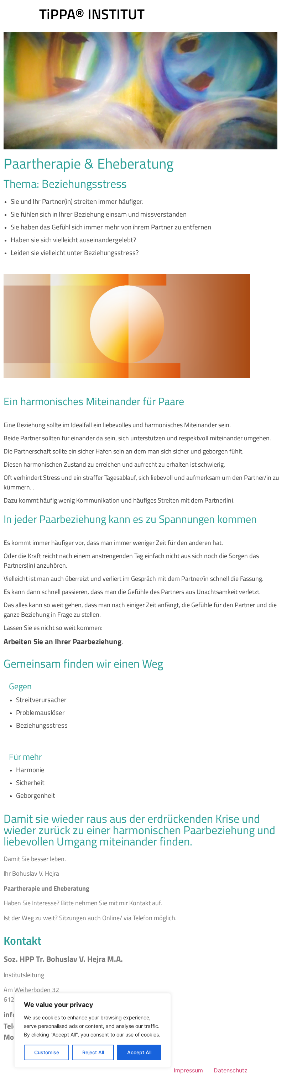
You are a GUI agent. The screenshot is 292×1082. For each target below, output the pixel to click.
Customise (46, 1052)
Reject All (93, 1052)
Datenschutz (230, 1070)
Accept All (139, 1052)
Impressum (188, 1070)
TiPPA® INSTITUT (92, 14)
